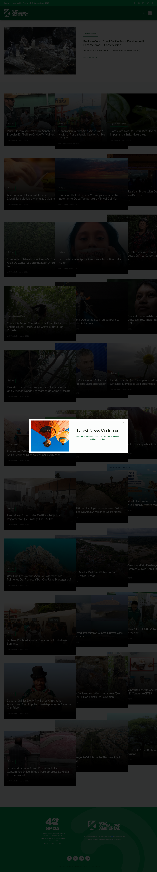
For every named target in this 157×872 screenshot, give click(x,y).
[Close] (123, 423)
